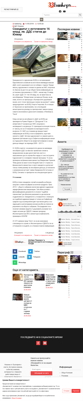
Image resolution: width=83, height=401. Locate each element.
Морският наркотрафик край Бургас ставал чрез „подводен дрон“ (51, 280)
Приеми (76, 391)
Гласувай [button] (67, 189)
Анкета (61, 141)
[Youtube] (64, 11)
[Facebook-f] (38, 343)
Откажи (66, 391)
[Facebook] (60, 11)
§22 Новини (19, 26)
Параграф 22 (65, 252)
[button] (41, 19)
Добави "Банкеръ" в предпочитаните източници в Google (40, 242)
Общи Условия (16, 398)
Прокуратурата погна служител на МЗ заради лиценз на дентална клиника (30, 281)
